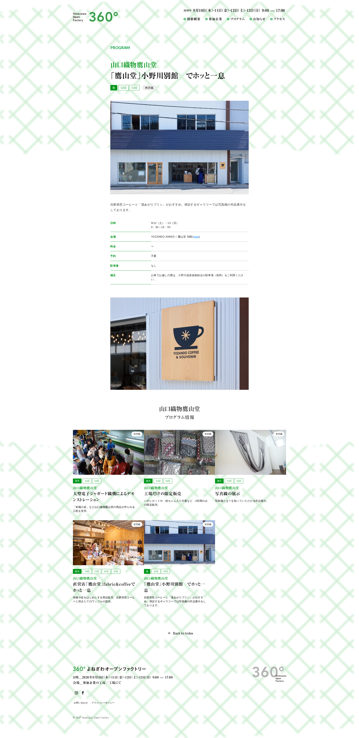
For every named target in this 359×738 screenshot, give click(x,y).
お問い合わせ (81, 702)
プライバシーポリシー (103, 702)
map (196, 236)
